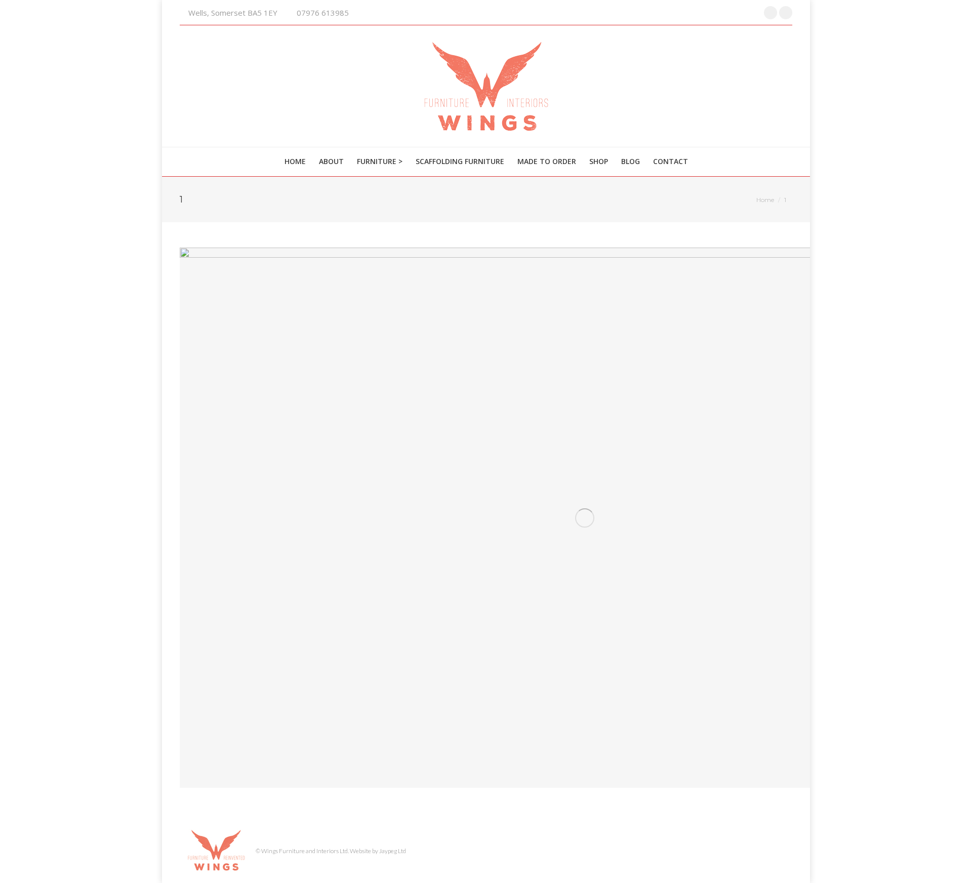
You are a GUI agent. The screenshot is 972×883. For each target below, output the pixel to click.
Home (765, 200)
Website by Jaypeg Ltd (378, 851)
